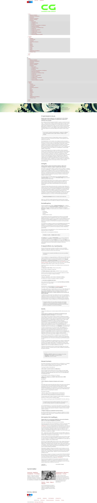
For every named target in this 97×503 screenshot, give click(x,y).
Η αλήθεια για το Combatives (36, 32)
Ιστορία (31, 48)
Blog (29, 54)
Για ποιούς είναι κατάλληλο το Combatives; (38, 25)
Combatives (32, 20)
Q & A (29, 53)
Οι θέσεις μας (33, 28)
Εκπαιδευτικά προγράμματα (34, 16)
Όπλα (31, 42)
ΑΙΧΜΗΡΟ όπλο (44, 425)
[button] (48, 57)
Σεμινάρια (30, 36)
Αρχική (28, 112)
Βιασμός (31, 89)
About (29, 58)
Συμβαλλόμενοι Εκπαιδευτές (35, 50)
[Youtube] (28, 2)
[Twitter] (32, 2)
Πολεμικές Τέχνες (33, 51)
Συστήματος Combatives (60, 286)
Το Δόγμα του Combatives (35, 29)
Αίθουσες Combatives (44, 262)
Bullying (31, 45)
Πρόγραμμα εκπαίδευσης (34, 18)
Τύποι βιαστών (60, 457)
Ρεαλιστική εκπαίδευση (35, 26)
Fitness (31, 47)
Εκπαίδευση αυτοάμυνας (34, 41)
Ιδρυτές (31, 49)
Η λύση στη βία (34, 33)
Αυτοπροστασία (32, 39)
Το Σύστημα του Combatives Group (37, 27)
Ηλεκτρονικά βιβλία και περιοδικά (37, 34)
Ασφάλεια (31, 38)
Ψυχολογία (32, 46)
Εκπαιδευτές (33, 24)
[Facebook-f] (30, 2)
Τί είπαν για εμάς (34, 76)
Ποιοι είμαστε (33, 21)
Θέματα (30, 37)
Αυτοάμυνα (32, 40)
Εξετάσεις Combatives (33, 19)
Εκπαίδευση (32, 17)
